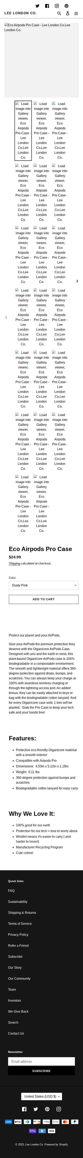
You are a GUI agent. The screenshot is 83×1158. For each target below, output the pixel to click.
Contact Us (16, 1033)
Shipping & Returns (22, 912)
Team (12, 989)
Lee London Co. (20, 13)
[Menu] (76, 13)
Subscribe (15, 956)
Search (13, 1022)
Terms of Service (20, 923)
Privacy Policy (18, 934)
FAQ (11, 890)
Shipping (14, 563)
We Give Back (18, 1011)
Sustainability (17, 901)
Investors (14, 1000)
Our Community (19, 978)
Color (12, 577)
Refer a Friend (18, 945)
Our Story (15, 967)
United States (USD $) (40, 1096)
